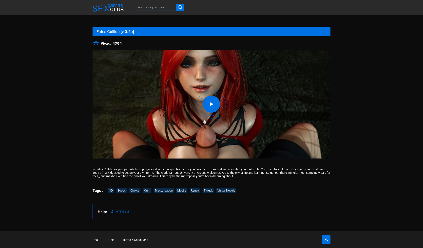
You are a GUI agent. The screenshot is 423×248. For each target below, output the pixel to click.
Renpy (195, 190)
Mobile (181, 190)
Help (111, 240)
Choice (134, 190)
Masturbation (164, 190)
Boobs (121, 190)
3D (111, 190)
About (96, 240)
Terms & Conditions (135, 240)
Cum (147, 190)
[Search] (180, 7)
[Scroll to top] (326, 239)
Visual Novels (226, 190)
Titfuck (208, 190)
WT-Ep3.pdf (122, 211)
